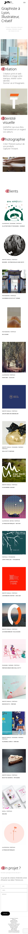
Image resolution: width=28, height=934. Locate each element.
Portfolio (19, 223)
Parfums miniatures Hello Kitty (11, 668)
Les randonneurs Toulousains (11, 631)
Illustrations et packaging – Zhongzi (13, 226)
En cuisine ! (5, 334)
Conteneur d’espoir (14, 927)
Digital (4, 811)
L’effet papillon (14, 928)
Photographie (6, 295)
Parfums (20, 447)
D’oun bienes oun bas (8, 487)
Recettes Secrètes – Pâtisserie (11, 777)
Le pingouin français (14, 918)
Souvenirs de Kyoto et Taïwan (11, 298)
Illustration (5, 223)
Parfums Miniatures (14, 926)
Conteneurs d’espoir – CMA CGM (11, 595)
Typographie (11, 557)
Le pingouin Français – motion (11, 523)
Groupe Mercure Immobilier (10, 413)
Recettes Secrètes (14, 920)
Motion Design (14, 929)
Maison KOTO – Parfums (9, 704)
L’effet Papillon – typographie (11, 559)
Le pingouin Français (8, 850)
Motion (12, 520)
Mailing (4, 814)
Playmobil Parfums (14, 921)
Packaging (13, 223)
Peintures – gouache (8, 377)
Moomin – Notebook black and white (13, 262)
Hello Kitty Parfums (8, 451)
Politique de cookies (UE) (14, 925)
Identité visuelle (6, 259)
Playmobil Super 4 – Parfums (10, 741)
